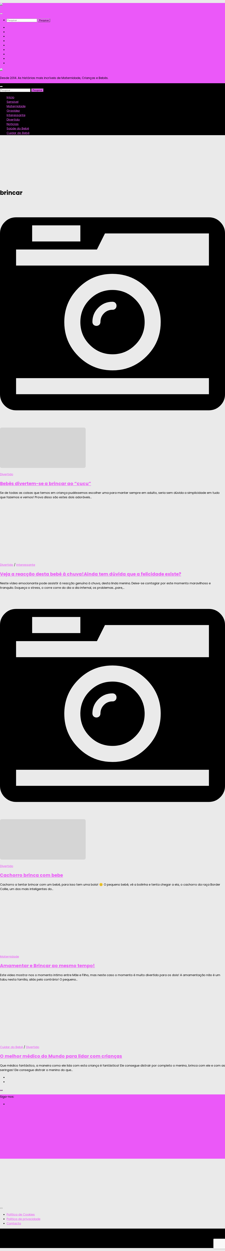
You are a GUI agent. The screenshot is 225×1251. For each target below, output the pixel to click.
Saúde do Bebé (18, 59)
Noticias (13, 54)
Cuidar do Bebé (18, 63)
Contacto (14, 1223)
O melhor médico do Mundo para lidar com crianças (61, 1056)
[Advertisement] (112, 161)
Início (10, 27)
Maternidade (16, 36)
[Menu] (1, 13)
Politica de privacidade (23, 1219)
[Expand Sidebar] (1, 1090)
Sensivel (12, 32)
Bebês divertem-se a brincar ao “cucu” (45, 483)
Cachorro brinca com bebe (31, 875)
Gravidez (13, 41)
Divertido (13, 50)
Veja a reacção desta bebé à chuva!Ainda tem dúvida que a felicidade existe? (90, 574)
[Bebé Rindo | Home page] (9, 5)
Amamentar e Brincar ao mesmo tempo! (47, 966)
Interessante (16, 45)
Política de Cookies (21, 1214)
